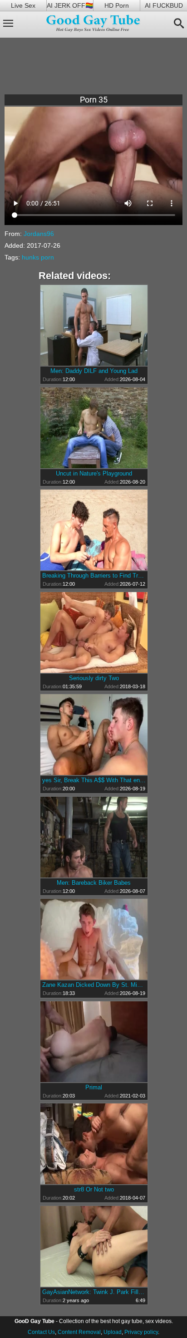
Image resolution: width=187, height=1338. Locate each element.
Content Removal (79, 1332)
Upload (112, 1332)
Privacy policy (141, 1332)
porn (47, 257)
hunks (30, 257)
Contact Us (41, 1332)
